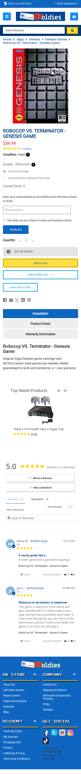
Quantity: (9, 240)
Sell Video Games (13, 690)
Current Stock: (14, 186)
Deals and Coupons (15, 701)
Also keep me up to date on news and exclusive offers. (39, 220)
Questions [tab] (37, 499)
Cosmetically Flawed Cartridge (29, 178)
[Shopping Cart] (74, 16)
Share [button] (26, 574)
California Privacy (14, 753)
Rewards (8, 706)
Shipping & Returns (54, 690)
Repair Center (11, 695)
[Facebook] (5, 300)
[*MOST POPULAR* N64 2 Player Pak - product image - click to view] (40, 410)
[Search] (72, 30)
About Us (9, 684)
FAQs (46, 704)
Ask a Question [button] (42, 487)
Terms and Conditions (16, 758)
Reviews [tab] (13, 499)
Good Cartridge (18, 171)
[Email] (11, 300)
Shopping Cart (12, 742)
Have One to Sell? (20, 287)
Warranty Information (40, 334)
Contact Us (50, 684)
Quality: (16, 164)
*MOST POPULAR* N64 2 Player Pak (38, 429)
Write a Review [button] (42, 478)
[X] (17, 300)
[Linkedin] (23, 300)
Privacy (7, 747)
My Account (10, 736)
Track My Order (12, 731)
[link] (40, 148)
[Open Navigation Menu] (7, 16)
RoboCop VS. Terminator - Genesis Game (43, 566)
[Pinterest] (29, 300)
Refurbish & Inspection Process (57, 697)
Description (40, 313)
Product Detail (40, 324)
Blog (6, 712)
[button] (60, 390)
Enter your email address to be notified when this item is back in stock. (40, 199)
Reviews (48, 709)
